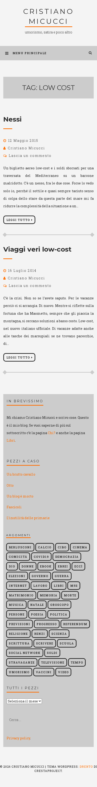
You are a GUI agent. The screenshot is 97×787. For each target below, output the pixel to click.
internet (18, 585)
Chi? (51, 433)
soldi (52, 653)
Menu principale (29, 53)
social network (24, 653)
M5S (74, 585)
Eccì (78, 566)
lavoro (40, 585)
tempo (77, 662)
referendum (75, 624)
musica (16, 605)
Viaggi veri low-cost (37, 249)
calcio (44, 547)
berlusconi (20, 547)
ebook (46, 566)
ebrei (63, 566)
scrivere (44, 643)
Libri (11, 440)
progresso (46, 624)
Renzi (39, 634)
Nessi (12, 119)
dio (12, 566)
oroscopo (59, 605)
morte (70, 595)
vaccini (44, 672)
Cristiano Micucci (26, 148)
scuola (67, 643)
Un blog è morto (20, 496)
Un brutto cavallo (21, 474)
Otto (10, 485)
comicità (18, 557)
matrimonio (21, 595)
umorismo (19, 672)
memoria (48, 595)
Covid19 (41, 557)
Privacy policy (18, 738)
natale (37, 605)
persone (16, 614)
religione (18, 634)
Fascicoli (14, 507)
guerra (62, 576)
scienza (59, 634)
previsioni (19, 624)
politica (58, 614)
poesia (37, 614)
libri (59, 585)
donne (27, 566)
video (63, 672)
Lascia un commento (30, 155)
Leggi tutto (18, 220)
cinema (80, 547)
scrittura (19, 643)
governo (40, 576)
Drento (86, 766)
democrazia (67, 557)
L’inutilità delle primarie (28, 518)
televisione (52, 662)
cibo (62, 547)
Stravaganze (22, 662)
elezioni (17, 576)
